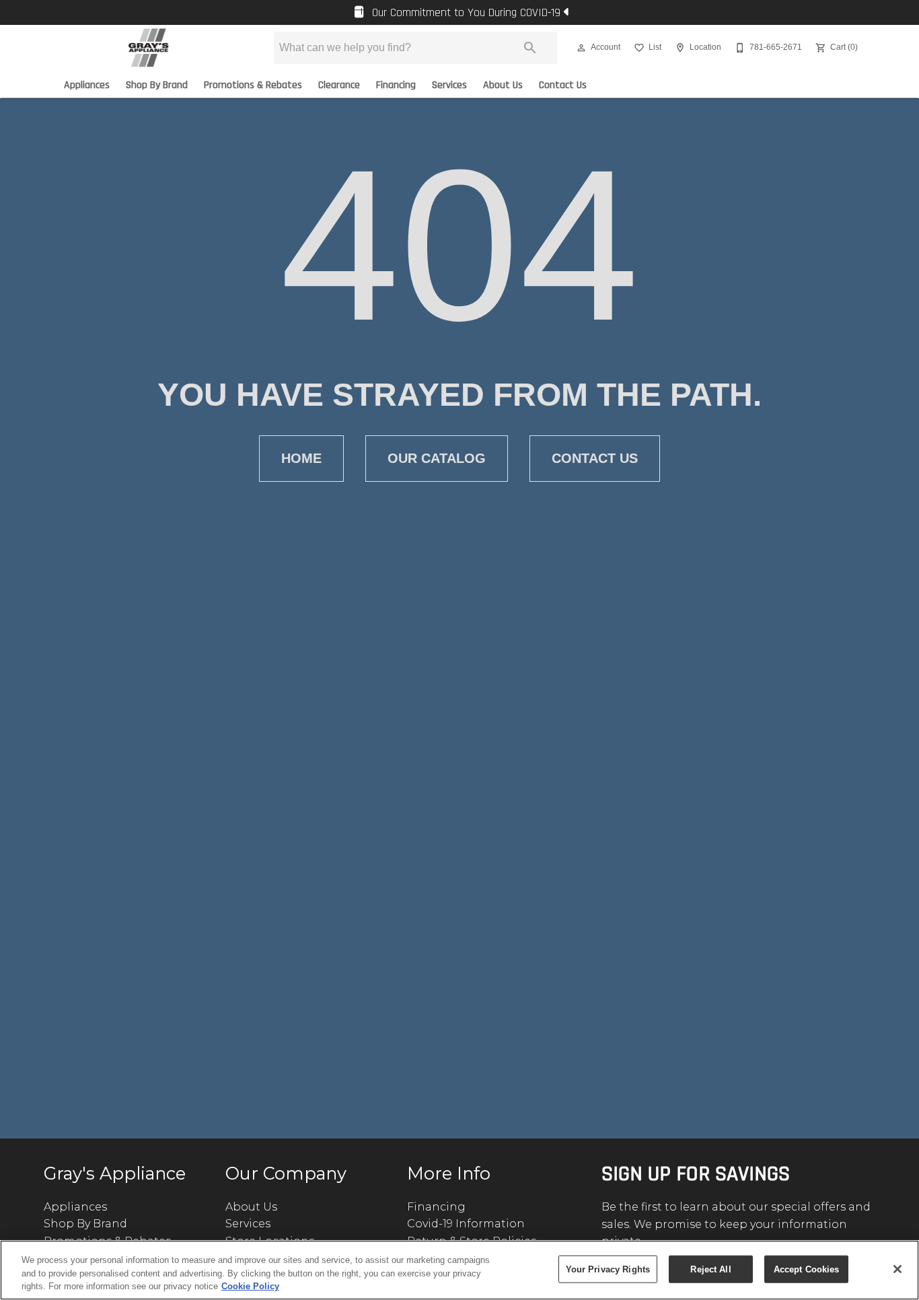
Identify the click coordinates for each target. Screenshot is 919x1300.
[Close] (897, 1269)
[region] (459, 1270)
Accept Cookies (807, 1269)
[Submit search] (530, 48)
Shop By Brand (157, 85)
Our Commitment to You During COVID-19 (466, 12)
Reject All (710, 1269)
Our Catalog (437, 458)
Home (301, 458)
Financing (396, 85)
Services (449, 85)
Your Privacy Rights (608, 1269)
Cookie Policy (250, 1286)
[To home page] (148, 48)
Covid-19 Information (466, 1223)
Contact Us (563, 85)
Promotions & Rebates (253, 85)
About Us (503, 85)
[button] (581, 48)
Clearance (339, 85)
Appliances (87, 85)
